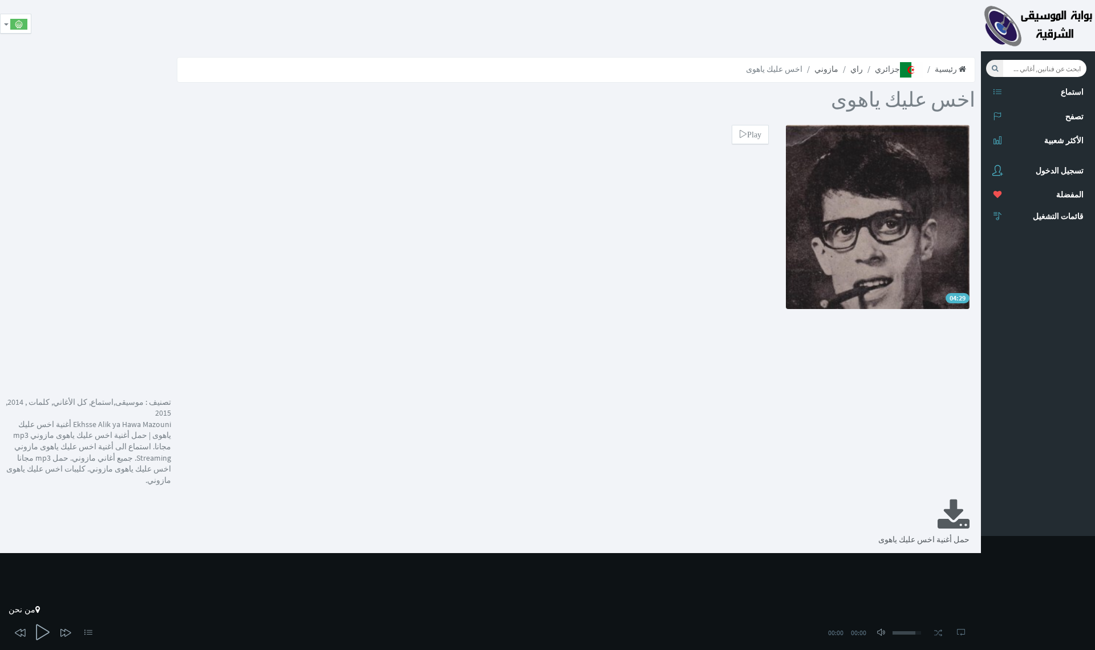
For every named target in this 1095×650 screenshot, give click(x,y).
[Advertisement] (773, 25)
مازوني (826, 69)
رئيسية (947, 69)
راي (856, 69)
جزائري (887, 69)
